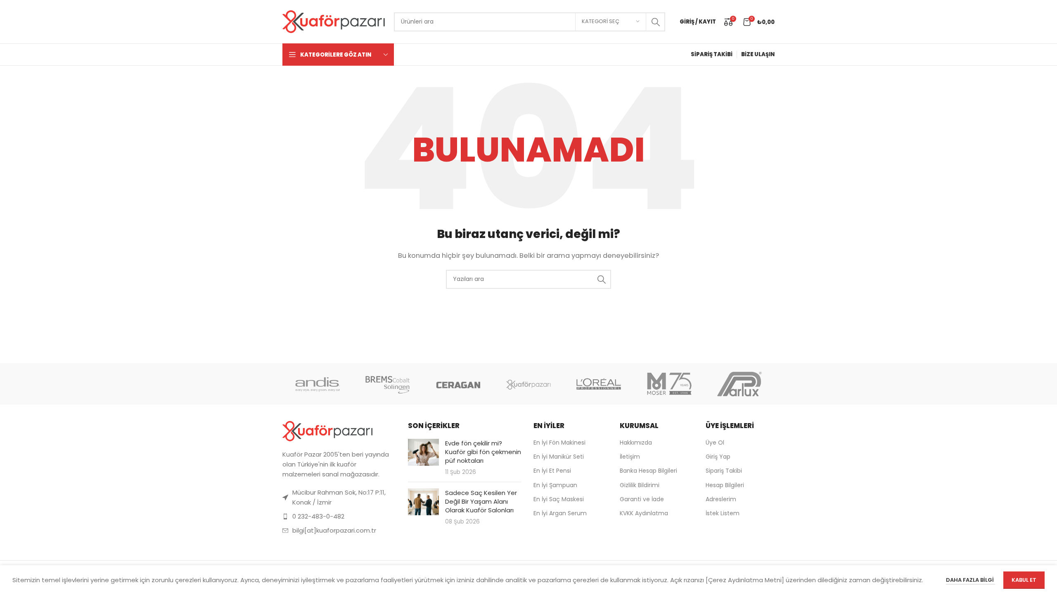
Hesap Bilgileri (725, 485)
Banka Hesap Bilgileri (648, 470)
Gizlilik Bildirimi (639, 485)
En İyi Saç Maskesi (558, 499)
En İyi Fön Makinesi (559, 442)
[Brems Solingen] (388, 384)
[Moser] (669, 384)
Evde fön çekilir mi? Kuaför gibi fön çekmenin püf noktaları (483, 452)
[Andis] (317, 384)
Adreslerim (721, 499)
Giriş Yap (718, 456)
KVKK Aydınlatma (644, 513)
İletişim (630, 456)
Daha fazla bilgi (970, 580)
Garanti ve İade (642, 499)
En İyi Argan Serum (560, 513)
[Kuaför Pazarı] (528, 384)
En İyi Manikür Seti (558, 456)
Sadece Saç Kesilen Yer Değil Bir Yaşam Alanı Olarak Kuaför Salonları (481, 501)
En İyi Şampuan (555, 485)
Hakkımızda (636, 442)
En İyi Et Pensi (552, 470)
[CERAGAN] (458, 384)
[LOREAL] (599, 384)
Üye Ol (715, 442)
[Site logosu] (334, 21)
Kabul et (1024, 580)
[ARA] (655, 21)
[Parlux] (739, 384)
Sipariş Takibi (724, 470)
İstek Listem (722, 513)
